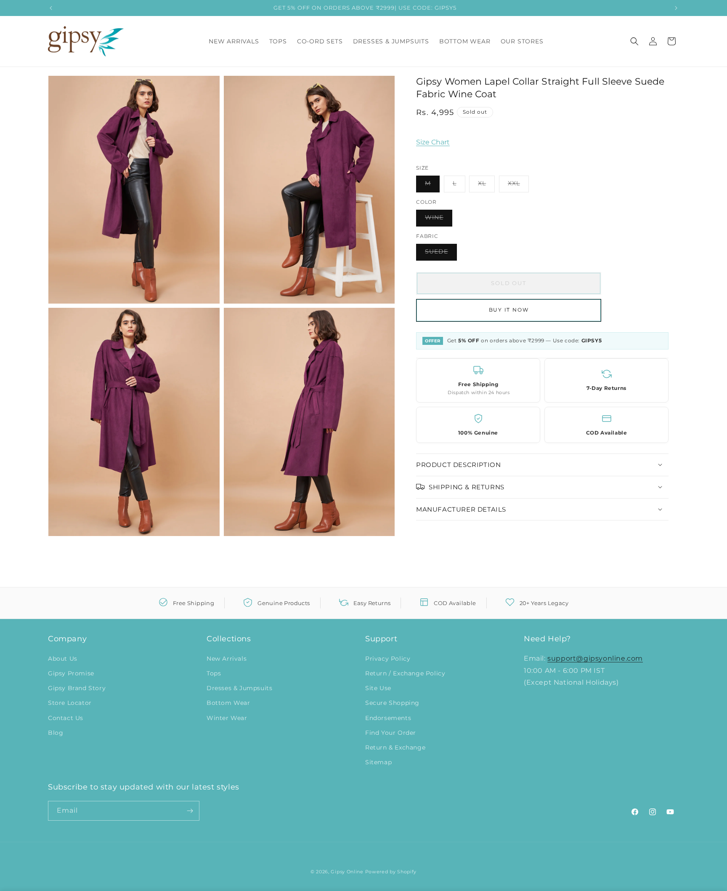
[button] (634, 41)
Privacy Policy (387, 658)
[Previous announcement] (51, 8)
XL (486, 185)
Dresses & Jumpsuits (239, 688)
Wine (438, 219)
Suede (441, 253)
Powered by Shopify (391, 872)
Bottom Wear (228, 703)
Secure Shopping (392, 703)
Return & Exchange (395, 747)
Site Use (378, 688)
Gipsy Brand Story (77, 688)
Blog (55, 732)
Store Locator (70, 703)
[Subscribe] (189, 811)
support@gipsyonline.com (595, 658)
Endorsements (388, 718)
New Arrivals (227, 658)
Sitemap (378, 762)
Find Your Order (390, 732)
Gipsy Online (347, 872)
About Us (62, 658)
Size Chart (433, 142)
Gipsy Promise (71, 673)
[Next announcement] (676, 8)
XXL (518, 185)
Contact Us (65, 718)
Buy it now (509, 310)
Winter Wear (227, 718)
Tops (214, 673)
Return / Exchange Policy (405, 673)
